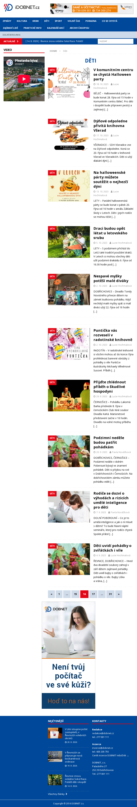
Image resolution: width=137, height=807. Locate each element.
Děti (46, 21)
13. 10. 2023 (102, 191)
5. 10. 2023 (101, 242)
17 (93, 594)
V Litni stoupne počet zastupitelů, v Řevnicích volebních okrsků (76, 734)
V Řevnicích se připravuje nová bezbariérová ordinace (73, 757)
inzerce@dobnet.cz (102, 747)
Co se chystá (109, 21)
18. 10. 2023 (102, 84)
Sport (58, 21)
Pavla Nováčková (121, 452)
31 (110, 594)
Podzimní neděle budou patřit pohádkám (108, 442)
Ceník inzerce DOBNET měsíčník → (110, 755)
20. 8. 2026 (72, 742)
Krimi (35, 21)
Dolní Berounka (11, 34)
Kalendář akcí (55, 27)
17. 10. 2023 (102, 135)
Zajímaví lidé (10, 27)
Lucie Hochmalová (122, 242)
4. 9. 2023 (101, 555)
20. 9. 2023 (101, 452)
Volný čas (74, 21)
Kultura (22, 21)
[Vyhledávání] (115, 41)
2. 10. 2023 (101, 285)
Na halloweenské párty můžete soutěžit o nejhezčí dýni (110, 179)
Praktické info (33, 27)
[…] (106, 109)
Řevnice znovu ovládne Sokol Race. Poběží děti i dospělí (76, 779)
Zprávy (7, 21)
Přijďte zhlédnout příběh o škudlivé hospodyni (109, 387)
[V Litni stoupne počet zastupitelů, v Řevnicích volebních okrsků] (55, 733)
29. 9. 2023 (101, 396)
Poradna (90, 21)
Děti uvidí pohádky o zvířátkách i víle (112, 548)
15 (75, 594)
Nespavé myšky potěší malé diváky (110, 278)
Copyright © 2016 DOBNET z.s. (68, 803)
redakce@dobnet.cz (103, 733)
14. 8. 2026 (72, 786)
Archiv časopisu (79, 27)
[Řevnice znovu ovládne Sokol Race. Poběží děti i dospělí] (55, 779)
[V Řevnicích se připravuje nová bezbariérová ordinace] (55, 756)
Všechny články (57, 794)
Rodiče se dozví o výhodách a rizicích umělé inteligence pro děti (111, 500)
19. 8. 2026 (72, 765)
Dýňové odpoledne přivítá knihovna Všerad (110, 126)
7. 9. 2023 (101, 512)
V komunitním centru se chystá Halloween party (113, 74)
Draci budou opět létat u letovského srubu (110, 233)
